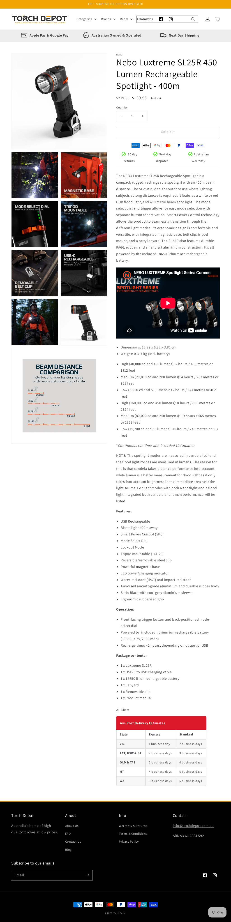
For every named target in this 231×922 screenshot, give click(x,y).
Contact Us (73, 841)
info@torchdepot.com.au (193, 825)
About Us (72, 826)
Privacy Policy (129, 841)
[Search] (193, 19)
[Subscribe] (87, 875)
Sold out (168, 131)
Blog (68, 850)
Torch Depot (119, 913)
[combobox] (167, 19)
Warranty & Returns (133, 826)
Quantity (121, 107)
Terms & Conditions (133, 834)
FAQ (68, 834)
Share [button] (125, 710)
